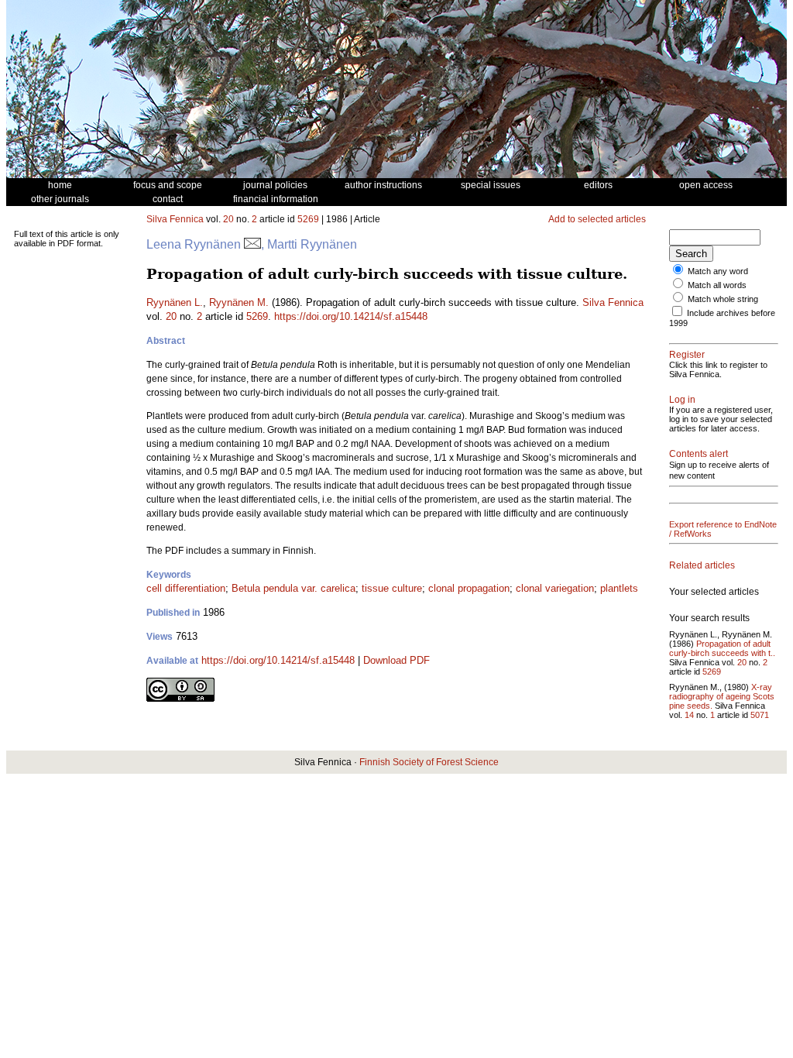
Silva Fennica (175, 219)
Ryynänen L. (174, 302)
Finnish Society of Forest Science (429, 762)
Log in (682, 399)
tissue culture (392, 588)
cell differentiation (185, 588)
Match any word (718, 271)
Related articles (702, 565)
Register (687, 354)
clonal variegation (555, 588)
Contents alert (698, 453)
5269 (308, 219)
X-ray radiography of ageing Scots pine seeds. (721, 696)
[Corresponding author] (252, 244)
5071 (759, 715)
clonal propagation (469, 588)
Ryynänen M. (239, 302)
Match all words (717, 285)
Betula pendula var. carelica (293, 588)
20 (228, 219)
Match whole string (723, 299)
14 (689, 715)
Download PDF (396, 660)
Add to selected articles (597, 219)
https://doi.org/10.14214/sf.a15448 (350, 316)
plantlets (619, 588)
